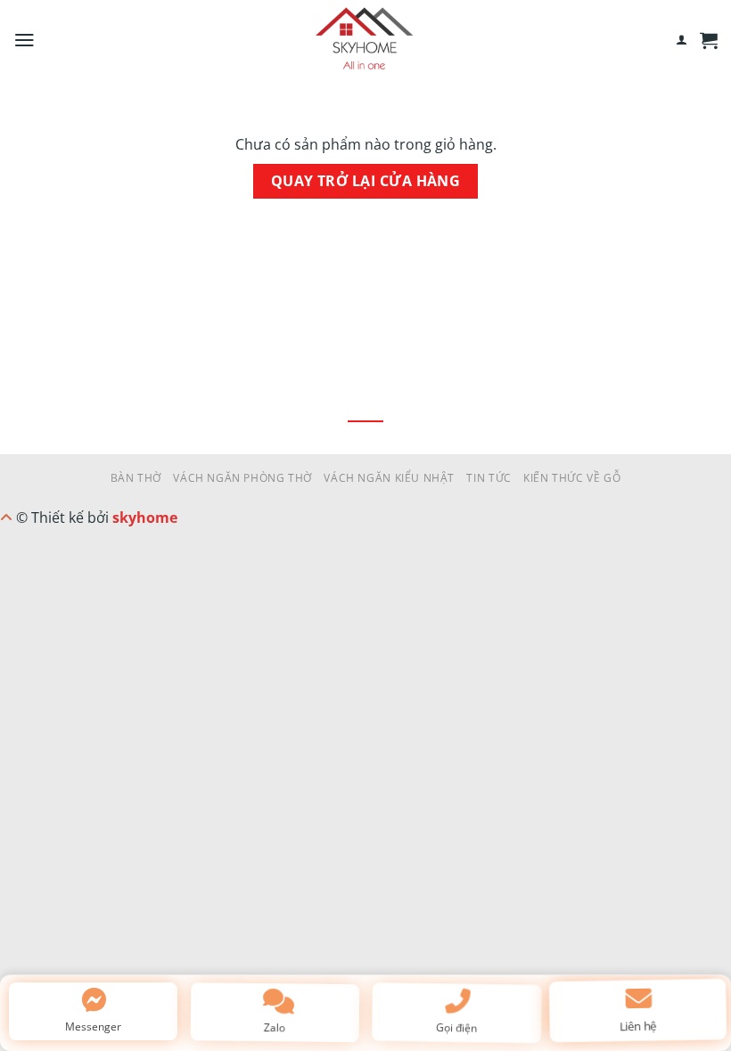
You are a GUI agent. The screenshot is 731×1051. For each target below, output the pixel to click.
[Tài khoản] (681, 40)
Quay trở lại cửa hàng (366, 181)
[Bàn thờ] (365, 40)
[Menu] (24, 40)
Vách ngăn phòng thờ (242, 477)
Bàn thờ (136, 477)
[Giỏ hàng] (709, 40)
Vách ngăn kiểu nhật (389, 477)
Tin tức (488, 477)
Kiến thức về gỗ (571, 477)
